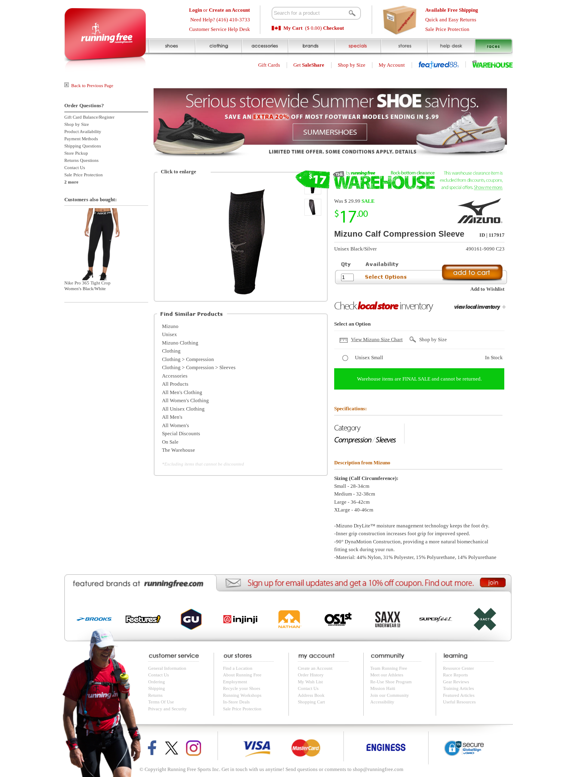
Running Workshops (242, 695)
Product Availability (82, 131)
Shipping (156, 688)
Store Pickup (76, 153)
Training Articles (458, 688)
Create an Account (315, 668)
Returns (155, 695)
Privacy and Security (167, 708)
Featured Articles (459, 695)
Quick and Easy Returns (450, 20)
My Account (392, 65)
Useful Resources (459, 702)
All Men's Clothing (182, 392)
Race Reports (455, 674)
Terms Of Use (161, 702)
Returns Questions (81, 160)
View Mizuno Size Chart (377, 339)
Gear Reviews (456, 681)
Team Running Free (388, 668)
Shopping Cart (311, 702)
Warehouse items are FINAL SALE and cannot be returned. (419, 379)
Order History (311, 674)
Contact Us (74, 167)
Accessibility (382, 702)
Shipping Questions (82, 146)
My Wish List (310, 681)
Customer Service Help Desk (219, 29)
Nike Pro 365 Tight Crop (87, 283)
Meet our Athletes (386, 674)
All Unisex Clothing (183, 409)
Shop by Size (351, 65)
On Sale (170, 442)
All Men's (172, 417)
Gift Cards (269, 65)
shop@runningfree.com (378, 769)
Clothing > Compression (188, 359)
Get (308, 65)
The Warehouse (178, 450)
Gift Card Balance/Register (89, 117)
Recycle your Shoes (241, 688)
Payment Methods (81, 138)
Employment (235, 681)
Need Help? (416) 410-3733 (220, 20)
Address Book (311, 695)
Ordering (156, 681)
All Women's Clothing (185, 400)
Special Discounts (181, 433)
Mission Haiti (382, 688)
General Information (167, 668)
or (219, 10)
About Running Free (242, 674)
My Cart (293, 28)
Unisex (169, 334)
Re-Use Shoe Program (391, 681)
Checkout (333, 28)
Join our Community (389, 695)
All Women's (175, 425)
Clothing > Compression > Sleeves (199, 367)
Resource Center (458, 668)
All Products (175, 384)
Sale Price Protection (447, 29)
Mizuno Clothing (180, 343)
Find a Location (237, 668)
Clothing (171, 351)
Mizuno (170, 326)
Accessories (175, 376)
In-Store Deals (236, 702)
